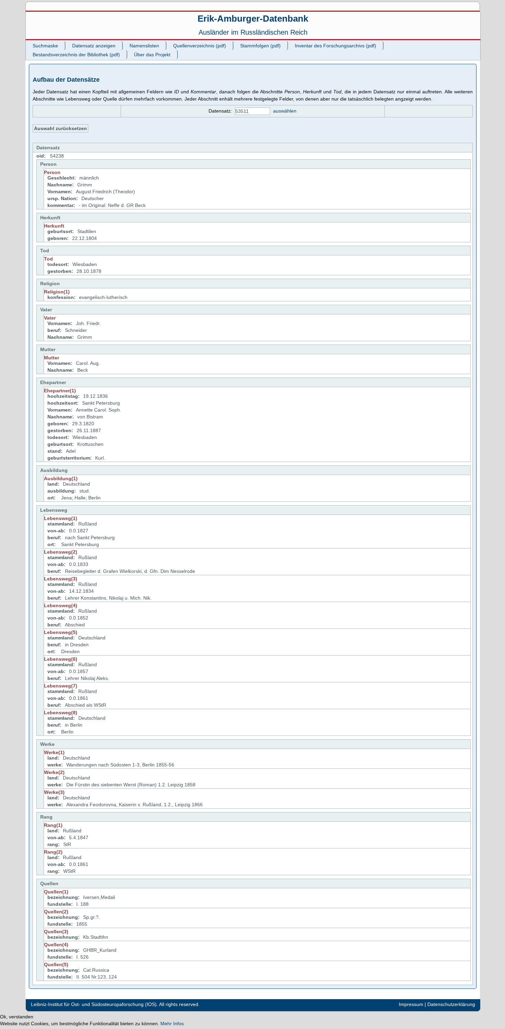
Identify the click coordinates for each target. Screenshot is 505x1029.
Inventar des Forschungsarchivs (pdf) (335, 45)
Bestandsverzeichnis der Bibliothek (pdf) (76, 54)
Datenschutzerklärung (451, 1004)
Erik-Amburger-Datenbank (253, 18)
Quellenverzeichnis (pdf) (199, 45)
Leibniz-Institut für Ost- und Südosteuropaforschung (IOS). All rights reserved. (115, 1004)
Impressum (411, 1004)
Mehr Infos (172, 1023)
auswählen (284, 111)
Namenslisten (144, 45)
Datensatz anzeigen (93, 45)
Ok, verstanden (16, 1016)
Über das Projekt (152, 54)
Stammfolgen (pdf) (260, 45)
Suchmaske (45, 45)
